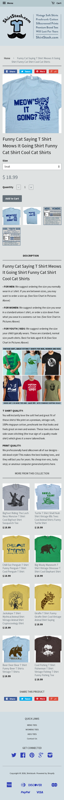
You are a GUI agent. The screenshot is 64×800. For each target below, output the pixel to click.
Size (5, 160)
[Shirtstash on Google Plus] (41, 756)
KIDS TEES (32, 734)
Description (31, 255)
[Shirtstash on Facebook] (22, 756)
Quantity (8, 187)
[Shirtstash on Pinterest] (31, 756)
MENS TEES (32, 725)
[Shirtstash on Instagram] (50, 756)
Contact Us (32, 738)
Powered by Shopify (45, 773)
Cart (58, 3)
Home (7, 58)
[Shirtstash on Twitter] (13, 756)
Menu (10, 3)
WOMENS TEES (32, 729)
